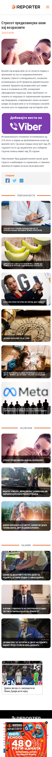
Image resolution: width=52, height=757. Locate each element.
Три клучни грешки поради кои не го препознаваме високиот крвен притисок (22, 229)
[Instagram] (21, 181)
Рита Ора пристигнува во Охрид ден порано (24, 302)
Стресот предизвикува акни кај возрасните (23, 460)
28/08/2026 (45, 572)
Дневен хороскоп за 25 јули (16, 338)
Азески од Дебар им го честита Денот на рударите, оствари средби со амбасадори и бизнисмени (23, 576)
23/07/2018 (45, 457)
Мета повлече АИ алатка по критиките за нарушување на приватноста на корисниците (25, 410)
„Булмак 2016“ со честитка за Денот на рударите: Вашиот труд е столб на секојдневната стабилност (25, 644)
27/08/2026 (45, 489)
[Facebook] (8, 181)
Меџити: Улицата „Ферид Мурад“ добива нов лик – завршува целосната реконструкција (26, 492)
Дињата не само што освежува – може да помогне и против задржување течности (22, 265)
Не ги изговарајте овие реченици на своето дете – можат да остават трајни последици (24, 374)
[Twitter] (14, 181)
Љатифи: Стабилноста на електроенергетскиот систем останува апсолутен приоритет (24, 610)
